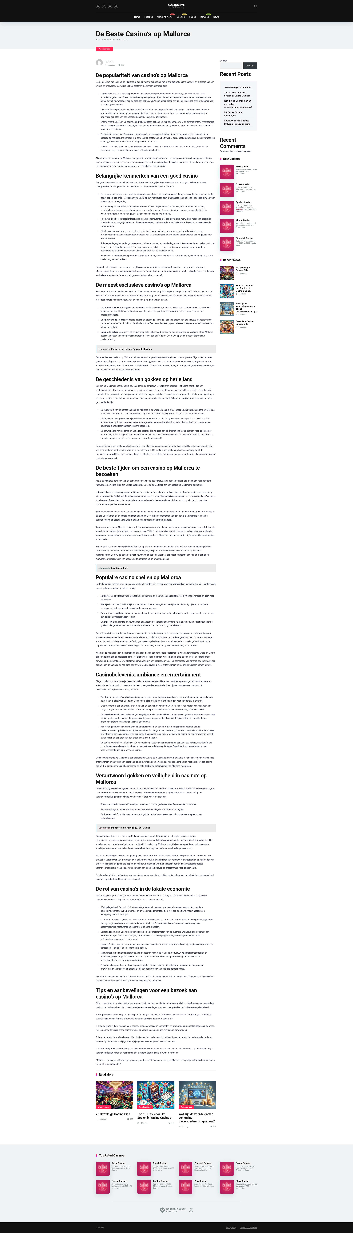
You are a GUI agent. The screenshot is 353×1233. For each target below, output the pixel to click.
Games (192, 17)
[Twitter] (104, 6)
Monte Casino (243, 220)
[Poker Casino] (227, 1175)
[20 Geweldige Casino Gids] (114, 1095)
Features (148, 17)
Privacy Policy (231, 1228)
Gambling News (165, 17)
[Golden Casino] (144, 1193)
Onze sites (100, 1227)
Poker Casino (243, 1163)
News (216, 17)
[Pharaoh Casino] (185, 1175)
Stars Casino (242, 166)
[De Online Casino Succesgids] (227, 333)
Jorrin (110, 61)
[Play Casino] (185, 1193)
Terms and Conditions (248, 1228)
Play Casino (200, 1181)
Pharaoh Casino (202, 1163)
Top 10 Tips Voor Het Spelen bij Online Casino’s (154, 1116)
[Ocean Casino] (227, 196)
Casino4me (176, 4)
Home (137, 17)
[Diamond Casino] (227, 250)
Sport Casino (160, 1163)
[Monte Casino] (227, 232)
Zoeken (223, 60)
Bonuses (204, 17)
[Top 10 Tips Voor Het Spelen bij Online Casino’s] (155, 1095)
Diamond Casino (244, 238)
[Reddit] (116, 6)
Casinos (181, 17)
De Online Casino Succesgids (233, 114)
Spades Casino (243, 202)
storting (239, 209)
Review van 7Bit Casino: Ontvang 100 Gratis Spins (237, 122)
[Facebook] (98, 6)
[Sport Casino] (144, 1175)
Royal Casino (118, 1163)
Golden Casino (160, 1181)
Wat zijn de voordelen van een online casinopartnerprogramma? (250, 307)
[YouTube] (110, 6)
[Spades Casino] (227, 214)
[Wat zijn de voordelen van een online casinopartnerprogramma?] (197, 1095)
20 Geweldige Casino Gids (113, 1114)
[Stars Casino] (227, 178)
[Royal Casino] (103, 1175)
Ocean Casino (243, 184)
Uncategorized (104, 49)
